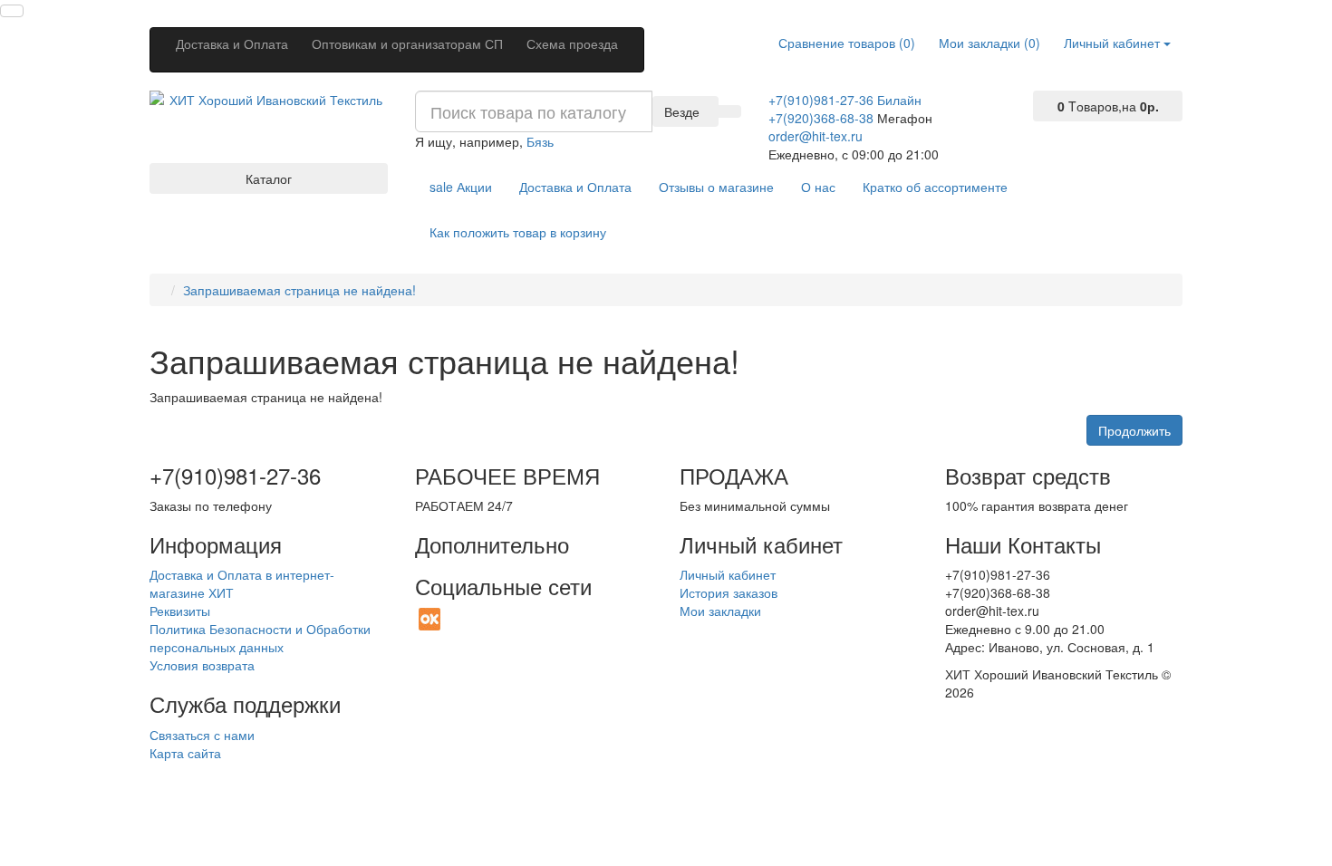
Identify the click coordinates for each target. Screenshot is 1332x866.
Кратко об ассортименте (935, 187)
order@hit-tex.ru (815, 136)
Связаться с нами (202, 735)
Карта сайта (185, 753)
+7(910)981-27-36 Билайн (845, 100)
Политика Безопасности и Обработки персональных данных (260, 638)
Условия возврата (202, 665)
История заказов (728, 592)
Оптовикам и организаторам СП (407, 43)
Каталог (269, 178)
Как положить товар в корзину (518, 232)
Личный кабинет (728, 574)
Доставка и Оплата (232, 43)
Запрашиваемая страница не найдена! (299, 290)
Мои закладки (720, 610)
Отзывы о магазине (716, 187)
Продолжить (1134, 430)
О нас (818, 187)
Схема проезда (572, 43)
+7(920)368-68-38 (821, 118)
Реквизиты (180, 610)
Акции (461, 187)
